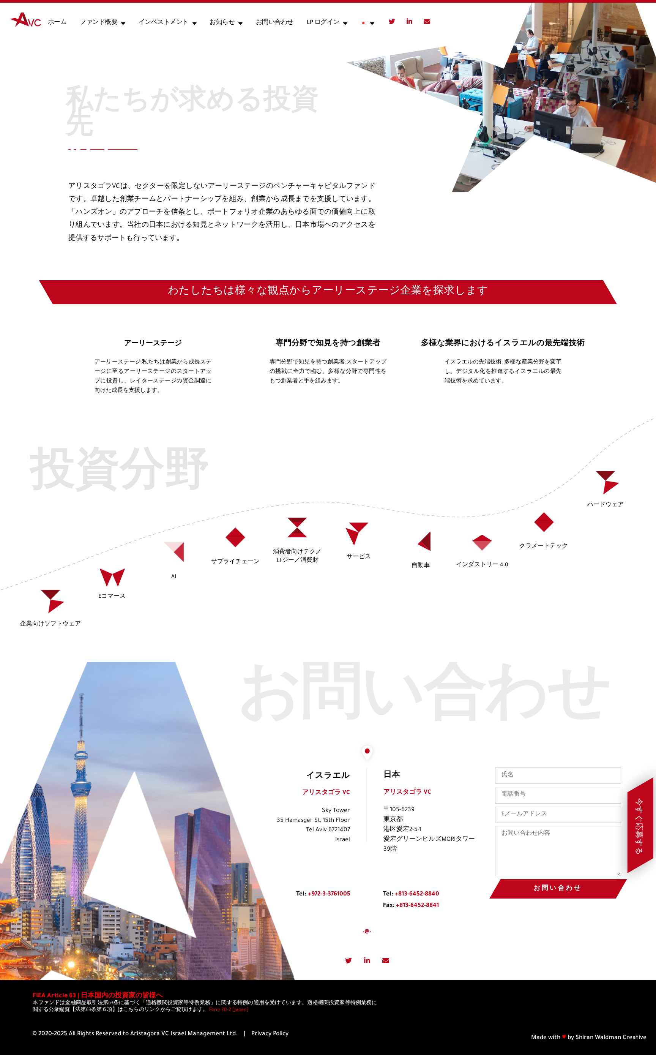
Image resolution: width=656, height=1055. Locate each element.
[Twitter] (391, 21)
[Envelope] (426, 21)
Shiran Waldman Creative (611, 1038)
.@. (367, 931)
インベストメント (164, 23)
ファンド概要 (98, 23)
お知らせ (222, 23)
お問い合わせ (274, 23)
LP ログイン (323, 23)
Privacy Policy (270, 1034)
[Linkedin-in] (409, 21)
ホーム (57, 23)
